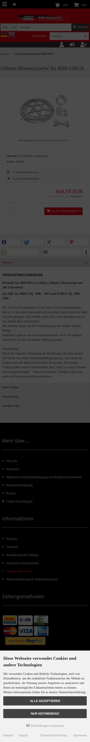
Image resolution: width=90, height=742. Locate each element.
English (23, 735)
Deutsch (8, 735)
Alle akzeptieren (45, 701)
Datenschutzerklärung (53, 735)
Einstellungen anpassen (47, 725)
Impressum (80, 735)
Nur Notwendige (45, 713)
